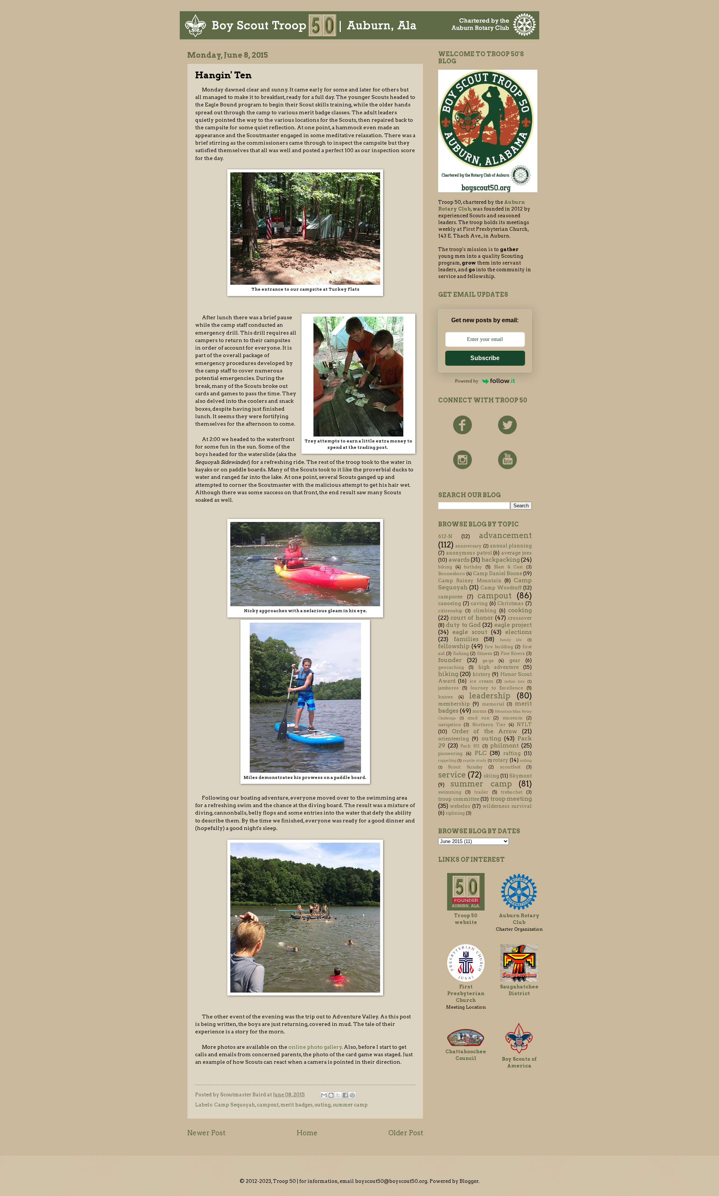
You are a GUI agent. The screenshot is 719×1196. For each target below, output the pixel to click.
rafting (512, 753)
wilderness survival (507, 806)
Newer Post (206, 1133)
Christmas (510, 603)
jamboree (448, 688)
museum (512, 718)
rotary (500, 760)
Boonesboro (451, 573)
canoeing (449, 603)
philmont (504, 745)
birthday (473, 567)
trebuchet (511, 792)
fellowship (454, 646)
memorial (493, 704)
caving (479, 603)
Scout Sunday (465, 767)
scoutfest (510, 767)
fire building (499, 646)
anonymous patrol (469, 553)
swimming (449, 792)
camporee (450, 596)
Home (307, 1133)
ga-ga (488, 660)
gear (514, 660)
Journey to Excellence (496, 688)
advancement (505, 535)
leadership (489, 695)
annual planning (511, 546)
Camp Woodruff (501, 588)
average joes (516, 553)
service (452, 774)
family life (511, 639)
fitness (484, 653)
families (466, 639)
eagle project (513, 624)
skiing (491, 776)
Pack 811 (470, 746)
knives (445, 697)
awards (459, 559)
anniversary (468, 546)
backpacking (501, 559)
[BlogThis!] (331, 1095)
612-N (445, 536)
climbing (484, 610)
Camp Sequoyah (234, 1105)
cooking (520, 610)
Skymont (520, 776)
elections (518, 631)
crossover (520, 618)
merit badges (296, 1105)
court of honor (471, 617)
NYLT (524, 724)
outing (323, 1105)
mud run (478, 718)
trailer (481, 792)
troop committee (458, 799)
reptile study (474, 760)
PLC (481, 752)
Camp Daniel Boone (497, 573)
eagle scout (469, 631)
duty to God (463, 624)
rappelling (447, 760)
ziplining (455, 813)
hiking (448, 673)
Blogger (469, 1181)
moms (479, 711)
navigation (449, 724)
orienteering (453, 739)
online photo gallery (315, 1047)
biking (445, 567)
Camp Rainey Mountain (469, 580)
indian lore (514, 681)
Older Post (405, 1133)
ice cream (481, 681)
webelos (460, 806)
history (482, 674)
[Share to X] (338, 1095)
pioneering (450, 753)
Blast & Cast (508, 567)
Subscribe (485, 358)
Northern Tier (489, 724)
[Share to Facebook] (345, 1095)
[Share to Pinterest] (352, 1095)
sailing (526, 760)
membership (454, 704)
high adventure (498, 667)
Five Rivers (513, 653)
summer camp (350, 1105)
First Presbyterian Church (465, 993)
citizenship (450, 610)
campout (268, 1105)
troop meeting (511, 798)
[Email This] (324, 1095)
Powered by (467, 381)
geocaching (451, 667)
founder (450, 660)
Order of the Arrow (485, 731)
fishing (461, 653)
